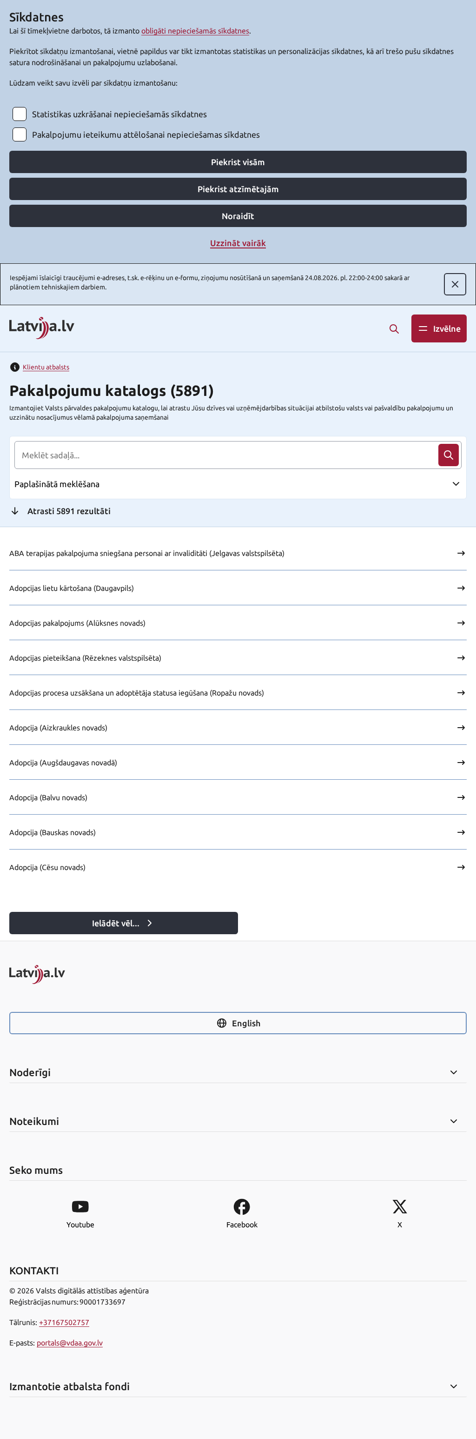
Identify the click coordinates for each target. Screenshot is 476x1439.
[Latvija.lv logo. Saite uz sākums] (41, 329)
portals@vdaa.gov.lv (70, 1343)
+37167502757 (64, 1322)
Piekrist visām (238, 162)
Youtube (80, 1224)
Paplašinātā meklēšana (56, 484)
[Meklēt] (394, 329)
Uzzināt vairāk (238, 243)
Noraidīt (238, 216)
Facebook (242, 1224)
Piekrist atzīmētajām (238, 189)
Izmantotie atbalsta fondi (69, 1386)
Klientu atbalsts (46, 367)
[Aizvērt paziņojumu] (455, 284)
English (246, 1023)
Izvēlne (447, 328)
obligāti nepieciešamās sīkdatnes (195, 31)
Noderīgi (30, 1072)
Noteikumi (34, 1121)
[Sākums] (238, 974)
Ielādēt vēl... (115, 923)
